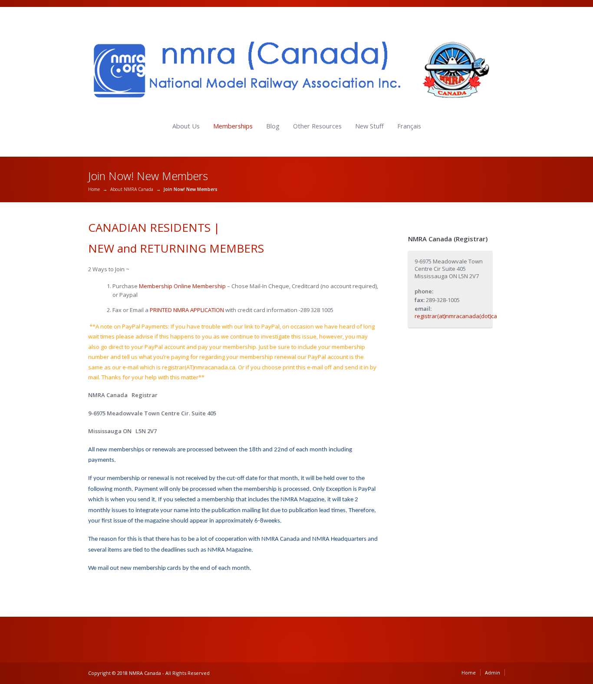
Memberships (233, 126)
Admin (492, 672)
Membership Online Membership (183, 286)
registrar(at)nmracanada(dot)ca (456, 316)
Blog (273, 126)
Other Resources (317, 126)
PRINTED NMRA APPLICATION (187, 310)
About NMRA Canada (131, 189)
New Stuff (369, 126)
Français (409, 126)
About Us (186, 126)
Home (94, 189)
